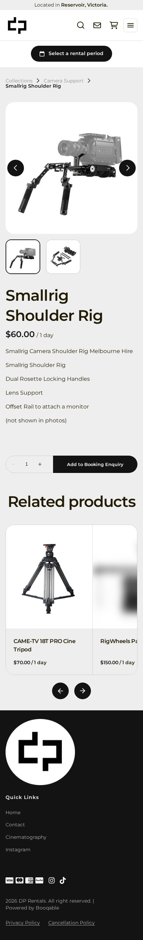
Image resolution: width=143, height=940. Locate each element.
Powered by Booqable (32, 908)
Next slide (82, 691)
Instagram (18, 849)
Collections (19, 80)
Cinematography (26, 837)
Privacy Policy (23, 923)
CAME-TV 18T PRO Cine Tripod (44, 645)
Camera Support (64, 80)
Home (13, 812)
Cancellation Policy (71, 923)
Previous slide (60, 691)
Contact (15, 825)
